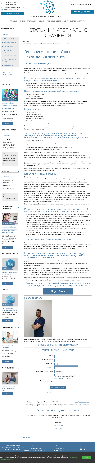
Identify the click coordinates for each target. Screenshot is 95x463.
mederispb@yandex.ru (12, 10)
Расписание (31, 21)
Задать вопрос (8, 65)
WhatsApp (58, 428)
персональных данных (62, 378)
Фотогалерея (8, 368)
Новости (41, 21)
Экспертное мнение (10, 55)
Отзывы (5, 171)
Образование (47, 359)
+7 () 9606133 (59, 448)
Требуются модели (54, 21)
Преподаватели (8, 46)
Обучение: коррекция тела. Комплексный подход (9, 388)
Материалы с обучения (8, 51)
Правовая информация (7, 73)
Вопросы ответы (9, 130)
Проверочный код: (46, 381)
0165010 (10, 4)
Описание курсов (9, 38)
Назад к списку (26, 437)
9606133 (10, 2)
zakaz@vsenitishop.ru (83, 405)
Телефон (49, 363)
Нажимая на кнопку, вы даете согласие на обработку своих (66, 376)
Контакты (81, 21)
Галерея (73, 21)
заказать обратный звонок (14, 7)
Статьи (5, 290)
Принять (86, 457)
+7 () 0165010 (59, 450)
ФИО (51, 355)
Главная (13, 21)
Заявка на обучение (10, 42)
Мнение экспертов (10, 254)
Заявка (65, 21)
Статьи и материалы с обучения (10, 60)
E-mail (50, 367)
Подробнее (7, 123)
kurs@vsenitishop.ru (82, 402)
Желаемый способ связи (44, 371)
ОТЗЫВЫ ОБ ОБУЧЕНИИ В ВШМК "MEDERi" (58, 345)
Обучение (21, 21)
